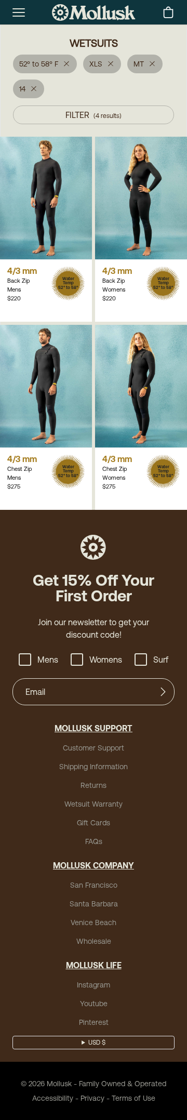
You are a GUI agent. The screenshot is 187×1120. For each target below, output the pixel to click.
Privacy (92, 1098)
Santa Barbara (94, 904)
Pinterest (94, 1022)
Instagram (93, 985)
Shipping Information (93, 766)
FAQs (93, 841)
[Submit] (163, 692)
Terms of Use (133, 1098)
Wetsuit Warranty (93, 804)
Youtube (94, 1003)
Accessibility (52, 1098)
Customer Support (93, 748)
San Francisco (93, 885)
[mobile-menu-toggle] (18, 12)
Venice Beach (93, 922)
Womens (105, 659)
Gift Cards (93, 823)
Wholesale (93, 941)
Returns (93, 785)
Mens (47, 659)
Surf (160, 659)
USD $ (96, 1042)
